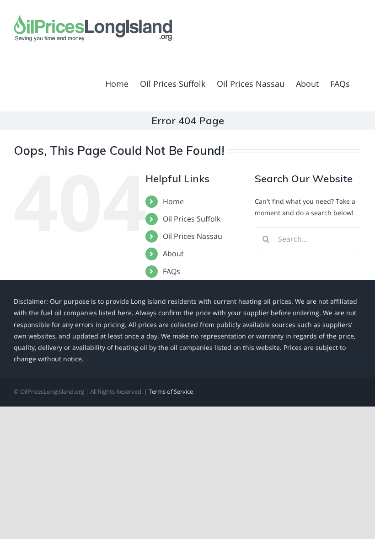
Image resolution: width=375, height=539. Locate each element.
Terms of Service (171, 391)
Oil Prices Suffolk (191, 219)
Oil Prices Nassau (192, 236)
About (173, 253)
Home (173, 201)
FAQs (171, 271)
